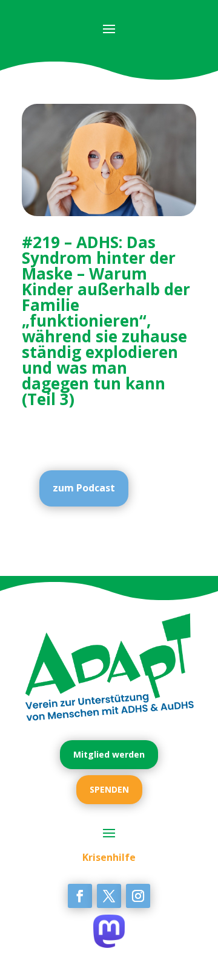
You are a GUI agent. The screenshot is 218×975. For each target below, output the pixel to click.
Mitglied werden (109, 754)
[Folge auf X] (109, 896)
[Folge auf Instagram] (138, 896)
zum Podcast (84, 487)
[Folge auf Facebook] (80, 896)
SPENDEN (109, 789)
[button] (22, 953)
